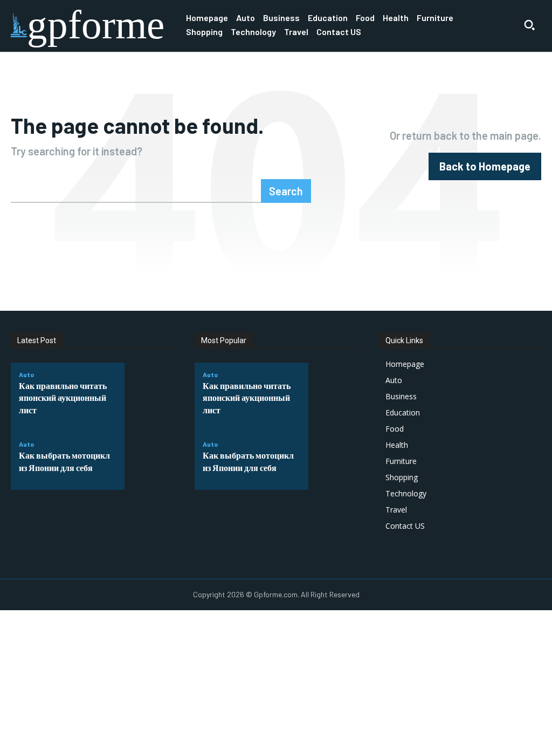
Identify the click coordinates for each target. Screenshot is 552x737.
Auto (26, 374)
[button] (529, 25)
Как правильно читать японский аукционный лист (63, 397)
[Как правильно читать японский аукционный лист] (149, 394)
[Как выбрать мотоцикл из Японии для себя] (149, 458)
